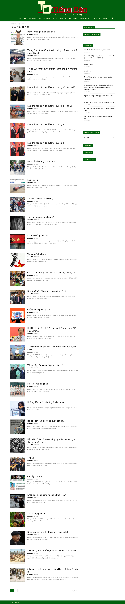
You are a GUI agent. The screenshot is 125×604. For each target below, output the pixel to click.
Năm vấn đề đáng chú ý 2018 (41, 161)
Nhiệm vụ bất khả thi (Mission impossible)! (47, 532)
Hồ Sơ (55, 18)
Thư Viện (72, 18)
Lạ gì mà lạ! (32, 180)
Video (105, 18)
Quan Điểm (32, 18)
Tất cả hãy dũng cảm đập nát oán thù (45, 365)
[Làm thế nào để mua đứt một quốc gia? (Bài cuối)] (17, 93)
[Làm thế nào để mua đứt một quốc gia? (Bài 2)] (17, 112)
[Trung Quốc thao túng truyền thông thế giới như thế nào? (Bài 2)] (17, 56)
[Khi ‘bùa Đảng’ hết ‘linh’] (17, 241)
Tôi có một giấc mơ (36, 513)
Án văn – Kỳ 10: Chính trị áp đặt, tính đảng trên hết (99, 102)
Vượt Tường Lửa (89, 27)
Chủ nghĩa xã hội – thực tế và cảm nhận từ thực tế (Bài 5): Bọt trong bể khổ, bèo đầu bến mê (99, 57)
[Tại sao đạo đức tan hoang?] (17, 204)
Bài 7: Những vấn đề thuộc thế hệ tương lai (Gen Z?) (98, 117)
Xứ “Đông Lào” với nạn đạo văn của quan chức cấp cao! (99, 109)
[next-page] (20, 590)
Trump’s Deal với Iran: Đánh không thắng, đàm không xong (98, 78)
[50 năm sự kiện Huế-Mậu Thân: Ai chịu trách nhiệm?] (17, 556)
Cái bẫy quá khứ (35, 476)
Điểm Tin (63, 18)
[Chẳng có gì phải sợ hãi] (17, 315)
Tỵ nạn (30, 458)
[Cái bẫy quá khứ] (17, 482)
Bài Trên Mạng (44, 18)
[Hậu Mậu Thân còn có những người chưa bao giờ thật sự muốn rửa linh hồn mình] (17, 445)
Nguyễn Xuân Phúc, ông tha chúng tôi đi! (47, 291)
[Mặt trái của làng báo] (17, 389)
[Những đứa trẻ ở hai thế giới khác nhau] (17, 408)
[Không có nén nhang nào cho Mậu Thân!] (17, 501)
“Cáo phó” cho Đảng (36, 254)
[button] (112, 19)
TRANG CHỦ (22, 18)
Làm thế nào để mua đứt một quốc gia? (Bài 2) (49, 106)
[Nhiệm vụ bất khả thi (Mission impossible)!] (17, 538)
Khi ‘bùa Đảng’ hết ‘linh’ (38, 235)
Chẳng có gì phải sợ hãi (38, 309)
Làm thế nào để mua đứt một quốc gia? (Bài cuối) (51, 87)
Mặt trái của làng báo (37, 384)
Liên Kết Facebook (89, 160)
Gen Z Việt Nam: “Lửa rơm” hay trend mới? (97, 50)
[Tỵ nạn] (17, 464)
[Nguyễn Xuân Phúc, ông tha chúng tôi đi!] (17, 297)
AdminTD (30, 34)
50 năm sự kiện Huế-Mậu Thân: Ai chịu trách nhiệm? (52, 550)
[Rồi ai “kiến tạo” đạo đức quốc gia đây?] (17, 427)
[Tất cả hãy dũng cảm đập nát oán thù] (17, 371)
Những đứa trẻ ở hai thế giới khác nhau (46, 402)
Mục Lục (97, 18)
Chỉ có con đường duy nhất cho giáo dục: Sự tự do (51, 272)
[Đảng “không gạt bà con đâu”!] (17, 37)
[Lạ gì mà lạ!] (17, 186)
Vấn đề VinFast (88, 64)
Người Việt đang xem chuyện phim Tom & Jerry (98, 96)
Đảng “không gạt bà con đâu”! (41, 32)
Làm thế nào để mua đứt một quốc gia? (46, 124)
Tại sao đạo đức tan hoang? (40, 198)
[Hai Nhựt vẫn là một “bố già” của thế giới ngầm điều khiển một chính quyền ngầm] (17, 334)
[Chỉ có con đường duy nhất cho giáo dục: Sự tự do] (17, 278)
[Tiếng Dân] (62, 8)
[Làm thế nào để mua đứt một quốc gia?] (17, 130)
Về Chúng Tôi (85, 18)
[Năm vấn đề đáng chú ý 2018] (17, 167)
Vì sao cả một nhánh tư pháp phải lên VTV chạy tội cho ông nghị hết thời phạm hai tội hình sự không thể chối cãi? (98, 87)
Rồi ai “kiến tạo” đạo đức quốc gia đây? (46, 421)
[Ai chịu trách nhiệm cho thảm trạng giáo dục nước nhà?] (17, 352)
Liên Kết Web (88, 145)
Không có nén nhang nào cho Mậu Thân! (47, 495)
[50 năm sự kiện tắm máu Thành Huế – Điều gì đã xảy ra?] (17, 575)
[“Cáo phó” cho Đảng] (17, 260)
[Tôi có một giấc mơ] (17, 519)
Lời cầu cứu (87, 71)
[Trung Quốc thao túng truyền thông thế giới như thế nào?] (17, 74)
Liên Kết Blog (88, 152)
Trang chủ (13, 24)
